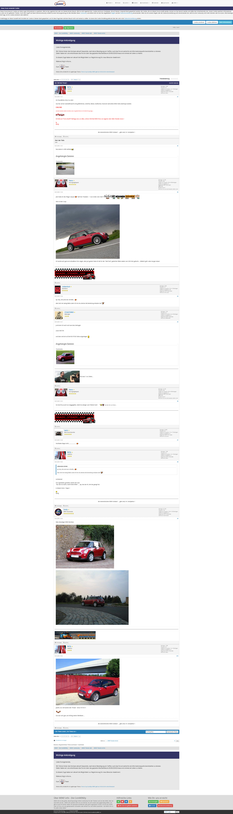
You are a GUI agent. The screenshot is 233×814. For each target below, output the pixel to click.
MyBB (76, 811)
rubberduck (66, 286)
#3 (177, 192)
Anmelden (59, 28)
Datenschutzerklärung (126, 13)
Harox (71, 180)
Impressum (165, 801)
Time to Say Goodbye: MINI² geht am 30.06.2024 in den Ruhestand (97, 71)
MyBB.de (67, 811)
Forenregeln (153, 801)
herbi (66, 430)
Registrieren (69, 28)
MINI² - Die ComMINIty (61, 33)
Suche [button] (126, 3)
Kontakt (152, 805)
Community (83, 13)
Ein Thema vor (71, 731)
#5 (177, 322)
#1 (177, 96)
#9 (177, 518)
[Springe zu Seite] (80, 80)
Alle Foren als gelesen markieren (128, 805)
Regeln (113, 13)
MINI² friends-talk (87, 33)
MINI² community (75, 33)
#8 (177, 461)
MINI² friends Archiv (99, 33)
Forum (118, 3)
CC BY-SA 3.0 (86, 812)
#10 (177, 656)
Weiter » (76, 79)
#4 (177, 296)
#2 (177, 145)
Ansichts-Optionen (173, 83)
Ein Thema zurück (61, 731)
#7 (177, 440)
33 (71, 79)
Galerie (135, 3)
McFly (69, 87)
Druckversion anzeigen (61, 740)
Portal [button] (110, 3)
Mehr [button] (175, 3)
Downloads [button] (144, 3)
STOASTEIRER (69, 312)
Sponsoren (166, 3)
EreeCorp (73, 812)
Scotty (66, 509)
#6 (177, 401)
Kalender (155, 3)
